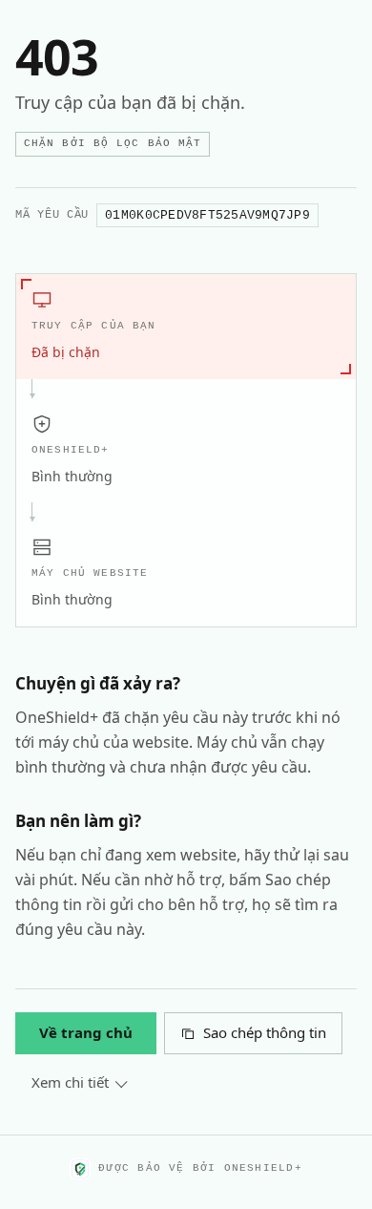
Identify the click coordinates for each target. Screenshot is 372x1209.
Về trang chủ (86, 1032)
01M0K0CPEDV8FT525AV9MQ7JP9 (207, 215)
